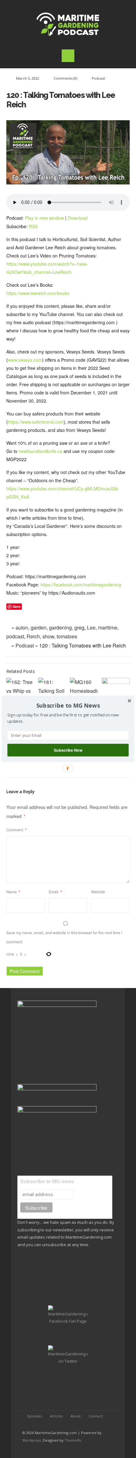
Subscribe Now (68, 750)
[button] (68, 706)
